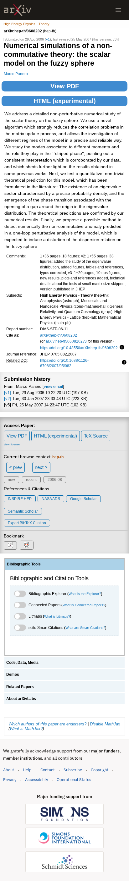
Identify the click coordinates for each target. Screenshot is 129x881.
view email (53, 386)
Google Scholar (83, 499)
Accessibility (36, 779)
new (11, 479)
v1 (48, 39)
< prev (15, 467)
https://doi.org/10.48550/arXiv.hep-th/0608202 (79, 348)
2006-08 (55, 479)
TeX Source (96, 435)
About (8, 770)
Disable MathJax (105, 724)
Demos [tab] (12, 674)
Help (27, 770)
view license (12, 444)
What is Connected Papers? (84, 605)
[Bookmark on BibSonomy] (10, 545)
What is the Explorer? (85, 594)
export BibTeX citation (27, 523)
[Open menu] (118, 10)
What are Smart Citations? (85, 628)
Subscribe (73, 770)
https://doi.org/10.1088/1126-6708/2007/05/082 (64, 363)
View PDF (64, 86)
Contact (47, 770)
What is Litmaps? (57, 616)
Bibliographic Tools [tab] (24, 564)
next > (41, 467)
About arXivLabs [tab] (21, 699)
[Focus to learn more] (121, 347)
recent (31, 479)
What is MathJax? (26, 728)
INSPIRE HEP (20, 499)
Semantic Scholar (23, 511)
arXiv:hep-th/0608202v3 (66, 341)
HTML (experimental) (65, 100)
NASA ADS (51, 499)
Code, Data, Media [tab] (22, 662)
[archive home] (17, 10)
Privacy (9, 779)
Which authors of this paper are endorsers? (47, 724)
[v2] (7, 398)
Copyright (99, 770)
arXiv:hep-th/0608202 (58, 335)
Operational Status (74, 779)
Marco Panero (16, 74)
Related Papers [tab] (20, 687)
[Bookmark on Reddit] (27, 545)
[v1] (7, 392)
